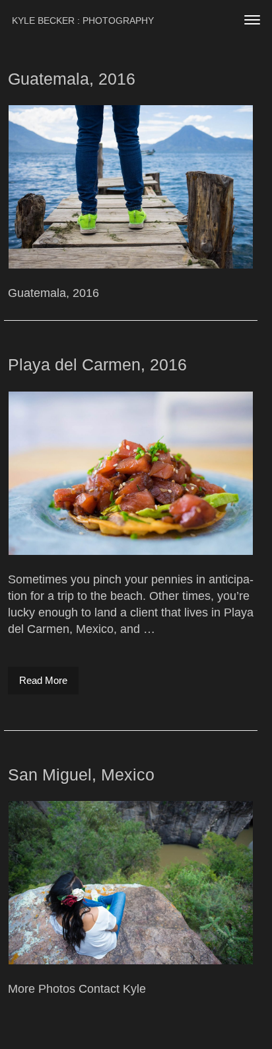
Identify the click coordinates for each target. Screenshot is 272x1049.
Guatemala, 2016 (71, 78)
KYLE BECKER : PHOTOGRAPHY (83, 20)
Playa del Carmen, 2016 (97, 364)
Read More (49, 680)
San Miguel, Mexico (81, 774)
